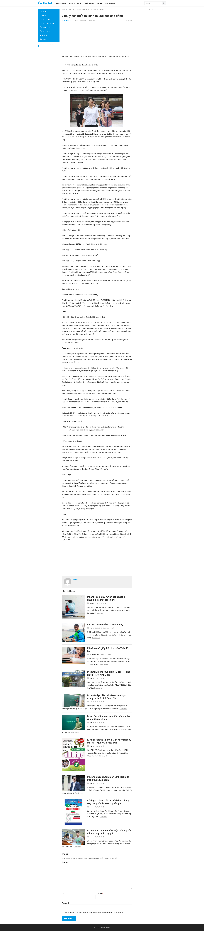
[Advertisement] (49, 78)
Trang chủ (43, 11)
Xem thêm (43, 39)
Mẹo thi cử (43, 35)
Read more (99, 613)
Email (100, 893)
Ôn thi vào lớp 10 (45, 27)
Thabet (108, 927)
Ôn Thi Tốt (45, 3)
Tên (63, 893)
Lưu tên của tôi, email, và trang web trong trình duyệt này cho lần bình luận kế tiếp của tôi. (93, 912)
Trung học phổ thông (47, 23)
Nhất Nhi (92, 603)
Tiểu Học (43, 15)
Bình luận (65, 862)
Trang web (65, 903)
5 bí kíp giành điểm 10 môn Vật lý (105, 624)
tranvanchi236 (94, 654)
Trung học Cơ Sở (45, 19)
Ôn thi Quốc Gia (45, 31)
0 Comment (92, 20)
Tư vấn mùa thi (71, 9)
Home (63, 9)
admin (76, 20)
